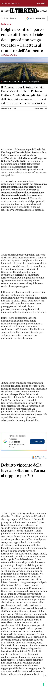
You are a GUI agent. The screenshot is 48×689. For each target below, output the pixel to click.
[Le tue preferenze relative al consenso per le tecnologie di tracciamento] (43, 684)
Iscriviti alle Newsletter (11, 4)
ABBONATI (41, 4)
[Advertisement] (21, 130)
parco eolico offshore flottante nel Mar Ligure (24, 185)
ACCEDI (43, 11)
